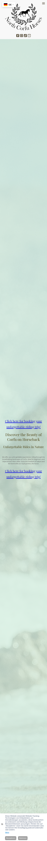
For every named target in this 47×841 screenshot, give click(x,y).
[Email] (29, 35)
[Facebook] (17, 35)
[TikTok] (25, 35)
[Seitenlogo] (23, 16)
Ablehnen (23, 838)
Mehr (7, 832)
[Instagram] (21, 35)
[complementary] (9, 5)
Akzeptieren (10, 838)
